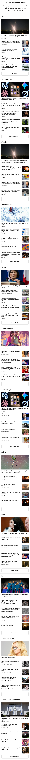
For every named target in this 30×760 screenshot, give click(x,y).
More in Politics (14, 199)
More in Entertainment (15, 384)
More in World (15, 322)
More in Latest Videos (14, 756)
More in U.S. (14, 73)
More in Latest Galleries (14, 694)
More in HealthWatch (14, 261)
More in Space (14, 632)
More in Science (14, 509)
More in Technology (14, 446)
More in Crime (14, 570)
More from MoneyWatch (14, 136)
